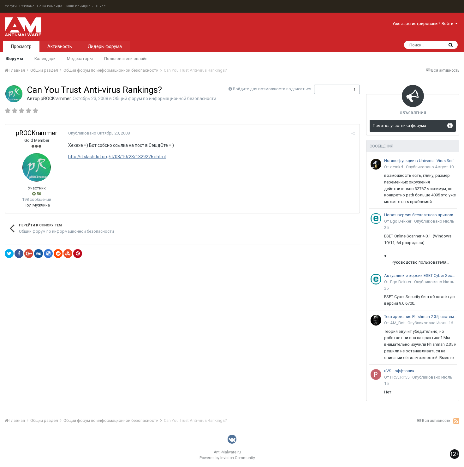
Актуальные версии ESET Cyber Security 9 (420, 275)
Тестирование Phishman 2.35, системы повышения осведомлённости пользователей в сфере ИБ (420, 316)
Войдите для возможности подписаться (272, 89)
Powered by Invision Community (227, 458)
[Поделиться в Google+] (28, 253)
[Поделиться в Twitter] (9, 253)
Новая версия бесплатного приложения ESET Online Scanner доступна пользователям (420, 215)
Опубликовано (99, 133)
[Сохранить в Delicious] (48, 253)
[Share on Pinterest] (77, 253)
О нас (101, 6)
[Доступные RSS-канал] (456, 420)
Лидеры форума (105, 46)
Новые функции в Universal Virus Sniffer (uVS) (420, 160)
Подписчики (330, 89)
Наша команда (49, 6)
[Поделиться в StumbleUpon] (67, 253)
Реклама (26, 6)
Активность (59, 46)
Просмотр (21, 46)
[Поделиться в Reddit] (58, 253)
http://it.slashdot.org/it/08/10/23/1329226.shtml (117, 156)
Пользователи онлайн (125, 58)
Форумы (14, 58)
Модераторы (80, 58)
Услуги (11, 6)
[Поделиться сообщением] (353, 133)
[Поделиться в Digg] (38, 253)
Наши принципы (79, 6)
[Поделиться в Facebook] (19, 253)
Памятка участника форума (399, 125)
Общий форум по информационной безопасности (164, 98)
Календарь (45, 58)
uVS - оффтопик (399, 370)
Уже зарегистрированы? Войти (423, 23)
